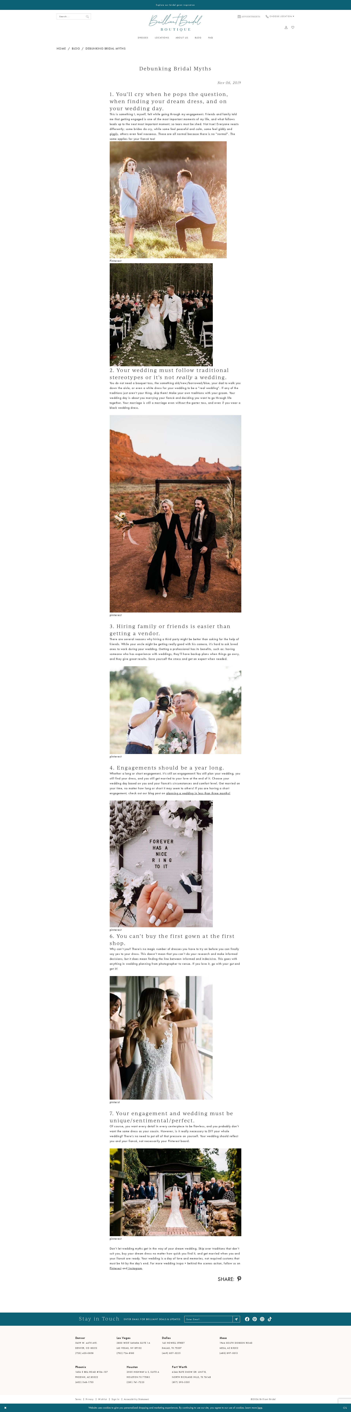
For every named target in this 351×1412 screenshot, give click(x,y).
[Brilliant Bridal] (175, 22)
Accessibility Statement (136, 1399)
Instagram (135, 1268)
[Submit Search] (87, 16)
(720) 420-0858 (84, 1353)
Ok (345, 1408)
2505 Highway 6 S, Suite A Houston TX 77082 (143, 1375)
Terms (78, 1399)
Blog (76, 48)
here (260, 1407)
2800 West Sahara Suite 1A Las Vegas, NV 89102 (133, 1345)
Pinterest (115, 1268)
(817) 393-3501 (181, 1382)
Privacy (90, 1399)
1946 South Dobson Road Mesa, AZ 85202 (236, 1345)
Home (61, 48)
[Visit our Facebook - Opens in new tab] (247, 1319)
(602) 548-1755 (84, 1382)
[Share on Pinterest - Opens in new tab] (239, 1279)
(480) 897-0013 (229, 1353)
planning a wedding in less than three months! (198, 793)
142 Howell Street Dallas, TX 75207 (173, 1345)
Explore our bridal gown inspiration (175, 4)
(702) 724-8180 (125, 1353)
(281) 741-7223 (135, 1382)
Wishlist (102, 1399)
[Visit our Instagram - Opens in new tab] (262, 1319)
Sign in (115, 1399)
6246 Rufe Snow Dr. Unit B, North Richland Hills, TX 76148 (191, 1375)
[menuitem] (249, 16)
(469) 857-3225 (171, 1353)
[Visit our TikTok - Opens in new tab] (269, 1319)
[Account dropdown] (286, 27)
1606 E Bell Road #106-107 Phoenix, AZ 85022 (91, 1375)
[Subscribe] (236, 1319)
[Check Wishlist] (293, 27)
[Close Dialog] (5, 1408)
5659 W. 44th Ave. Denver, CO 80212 (86, 1345)
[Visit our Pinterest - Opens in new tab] (254, 1319)
